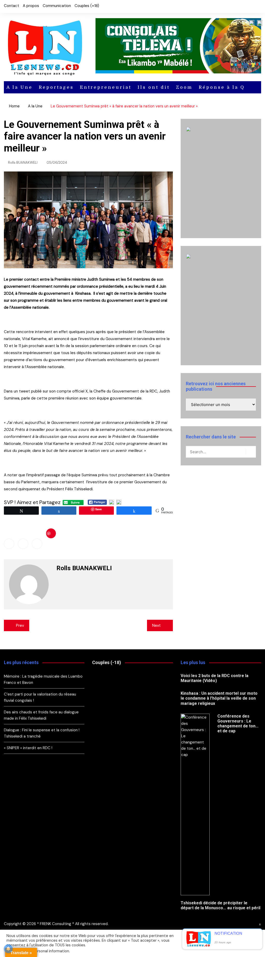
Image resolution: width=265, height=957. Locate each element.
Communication (57, 5)
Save (51, 533)
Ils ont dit (154, 87)
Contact (11, 5)
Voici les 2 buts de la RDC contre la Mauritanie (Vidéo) (214, 678)
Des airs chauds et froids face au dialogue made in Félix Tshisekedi (41, 715)
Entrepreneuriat (105, 87)
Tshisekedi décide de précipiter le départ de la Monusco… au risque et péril (220, 905)
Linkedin (37, 544)
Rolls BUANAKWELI (23, 162)
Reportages (56, 87)
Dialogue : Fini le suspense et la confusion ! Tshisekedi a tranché (41, 733)
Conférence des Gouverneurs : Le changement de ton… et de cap (238, 724)
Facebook (240, 6)
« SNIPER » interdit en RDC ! (28, 748)
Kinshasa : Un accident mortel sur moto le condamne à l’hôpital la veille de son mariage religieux (219, 698)
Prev (20, 625)
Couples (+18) (87, 5)
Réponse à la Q (222, 87)
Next (156, 625)
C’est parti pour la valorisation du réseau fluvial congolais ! (40, 697)
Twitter (248, 6)
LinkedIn (257, 6)
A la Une (19, 87)
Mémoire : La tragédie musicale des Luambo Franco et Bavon (43, 679)
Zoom (184, 87)
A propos (31, 5)
